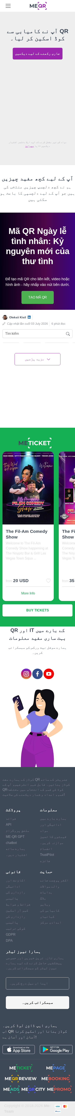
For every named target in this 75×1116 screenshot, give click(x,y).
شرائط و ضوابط (18, 904)
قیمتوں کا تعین (53, 836)
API (8, 824)
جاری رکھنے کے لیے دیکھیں (37, 54)
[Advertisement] (37, 99)
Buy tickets (37, 610)
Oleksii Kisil (17, 317)
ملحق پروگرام (18, 830)
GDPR (11, 934)
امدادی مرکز (51, 922)
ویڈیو (45, 904)
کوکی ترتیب (15, 928)
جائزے (45, 861)
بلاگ (43, 898)
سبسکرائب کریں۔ (37, 1002)
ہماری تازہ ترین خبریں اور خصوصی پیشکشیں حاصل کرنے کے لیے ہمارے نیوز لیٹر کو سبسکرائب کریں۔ (35, 963)
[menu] (8, 6)
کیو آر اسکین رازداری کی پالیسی (17, 916)
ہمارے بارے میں (53, 818)
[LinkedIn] (29, 317)
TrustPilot (47, 854)
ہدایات (46, 892)
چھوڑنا (29, 146)
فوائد (11, 818)
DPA (9, 940)
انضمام (46, 848)
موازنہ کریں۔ (52, 843)
